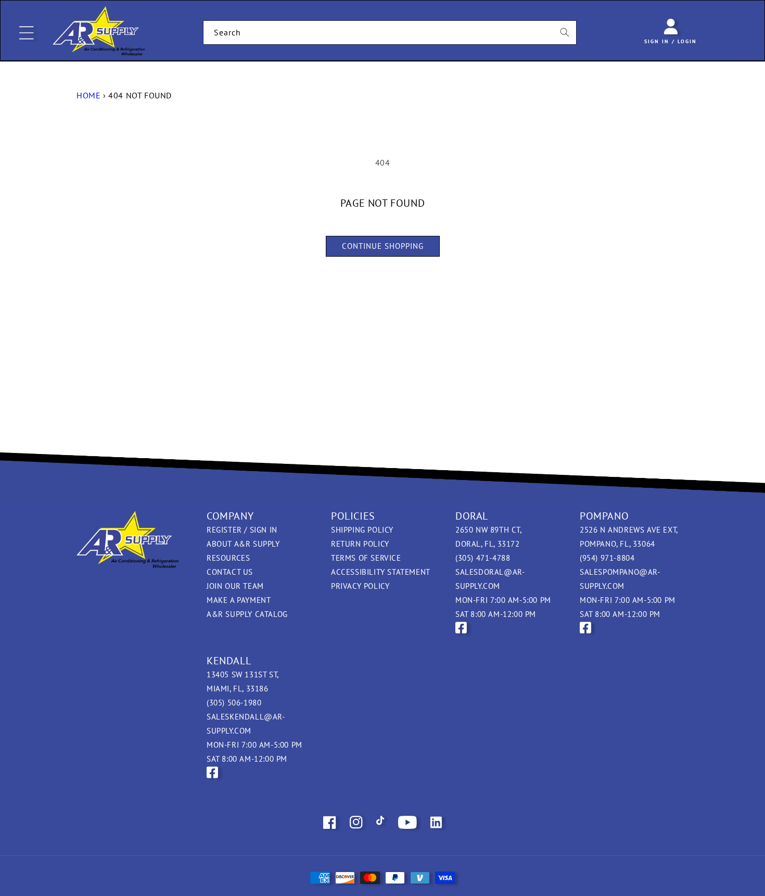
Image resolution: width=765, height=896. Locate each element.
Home (88, 95)
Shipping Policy (362, 530)
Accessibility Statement (380, 572)
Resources (228, 558)
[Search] (564, 32)
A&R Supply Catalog (247, 614)
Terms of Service (366, 558)
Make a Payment (239, 600)
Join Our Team (235, 586)
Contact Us (230, 572)
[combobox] (390, 32)
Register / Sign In (242, 530)
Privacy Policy (360, 586)
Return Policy (360, 544)
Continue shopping (383, 246)
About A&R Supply (243, 544)
